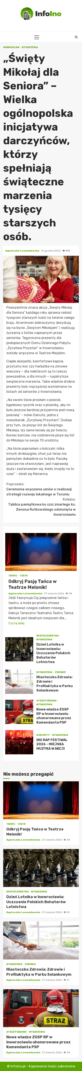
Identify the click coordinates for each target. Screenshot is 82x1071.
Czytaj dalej (16, 623)
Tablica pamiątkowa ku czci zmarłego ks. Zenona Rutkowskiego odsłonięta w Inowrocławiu (42, 507)
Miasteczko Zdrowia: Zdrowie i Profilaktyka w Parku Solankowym (19, 682)
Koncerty (43, 735)
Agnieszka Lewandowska (22, 250)
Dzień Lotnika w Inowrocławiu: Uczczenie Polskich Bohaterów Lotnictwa (19, 649)
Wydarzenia (30, 47)
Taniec (13, 576)
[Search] (76, 37)
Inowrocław (11, 47)
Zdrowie (60, 672)
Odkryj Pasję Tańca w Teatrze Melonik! (41, 552)
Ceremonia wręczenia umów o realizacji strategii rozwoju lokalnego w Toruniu (39, 489)
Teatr (24, 576)
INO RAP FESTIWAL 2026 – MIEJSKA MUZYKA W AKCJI (19, 742)
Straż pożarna (46, 701)
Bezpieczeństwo (47, 636)
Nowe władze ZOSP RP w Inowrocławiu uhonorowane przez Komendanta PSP (19, 712)
